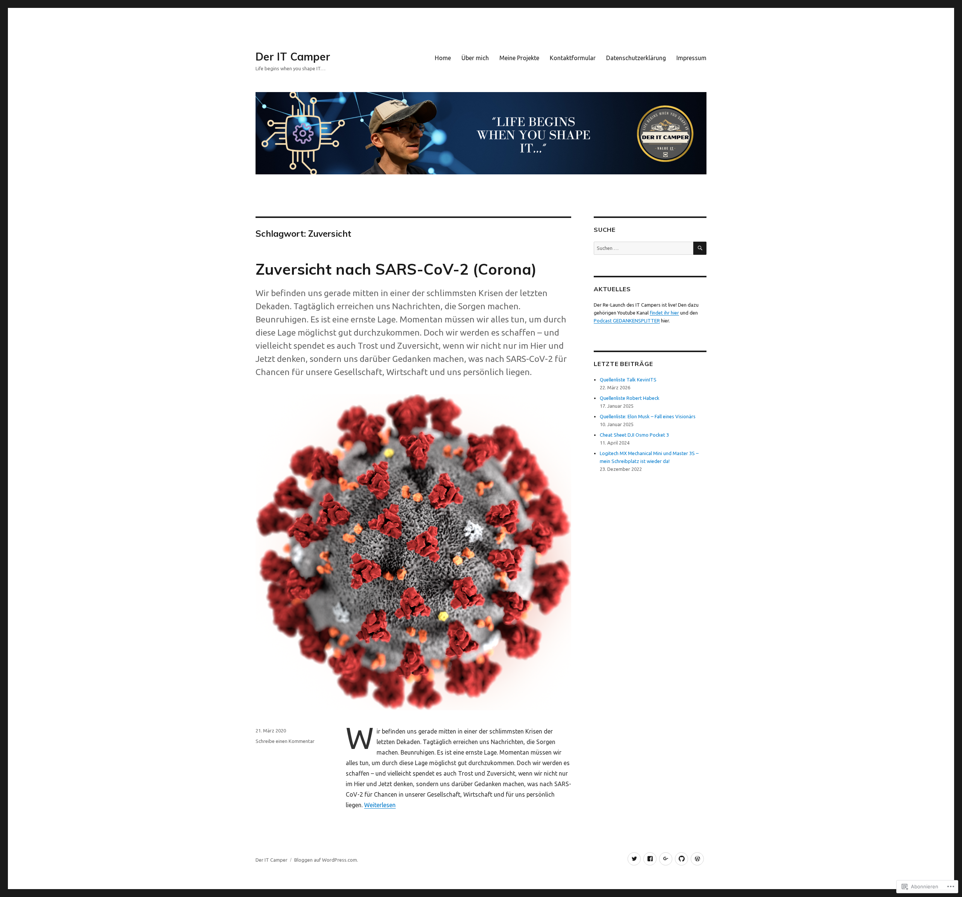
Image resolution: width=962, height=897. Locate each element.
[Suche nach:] (643, 248)
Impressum (691, 57)
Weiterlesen (380, 805)
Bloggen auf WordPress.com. (326, 859)
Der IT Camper (293, 56)
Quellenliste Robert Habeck (629, 398)
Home (443, 57)
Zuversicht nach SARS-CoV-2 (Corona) (396, 269)
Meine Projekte (519, 57)
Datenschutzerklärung (636, 57)
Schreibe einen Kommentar (285, 741)
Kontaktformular (573, 57)
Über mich (475, 57)
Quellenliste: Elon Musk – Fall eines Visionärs (648, 416)
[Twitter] (634, 858)
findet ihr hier (664, 312)
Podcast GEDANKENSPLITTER (627, 320)
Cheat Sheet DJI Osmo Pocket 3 (634, 434)
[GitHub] (681, 858)
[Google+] (665, 858)
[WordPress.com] (697, 858)
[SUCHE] (699, 248)
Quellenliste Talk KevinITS (628, 379)
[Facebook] (649, 858)
